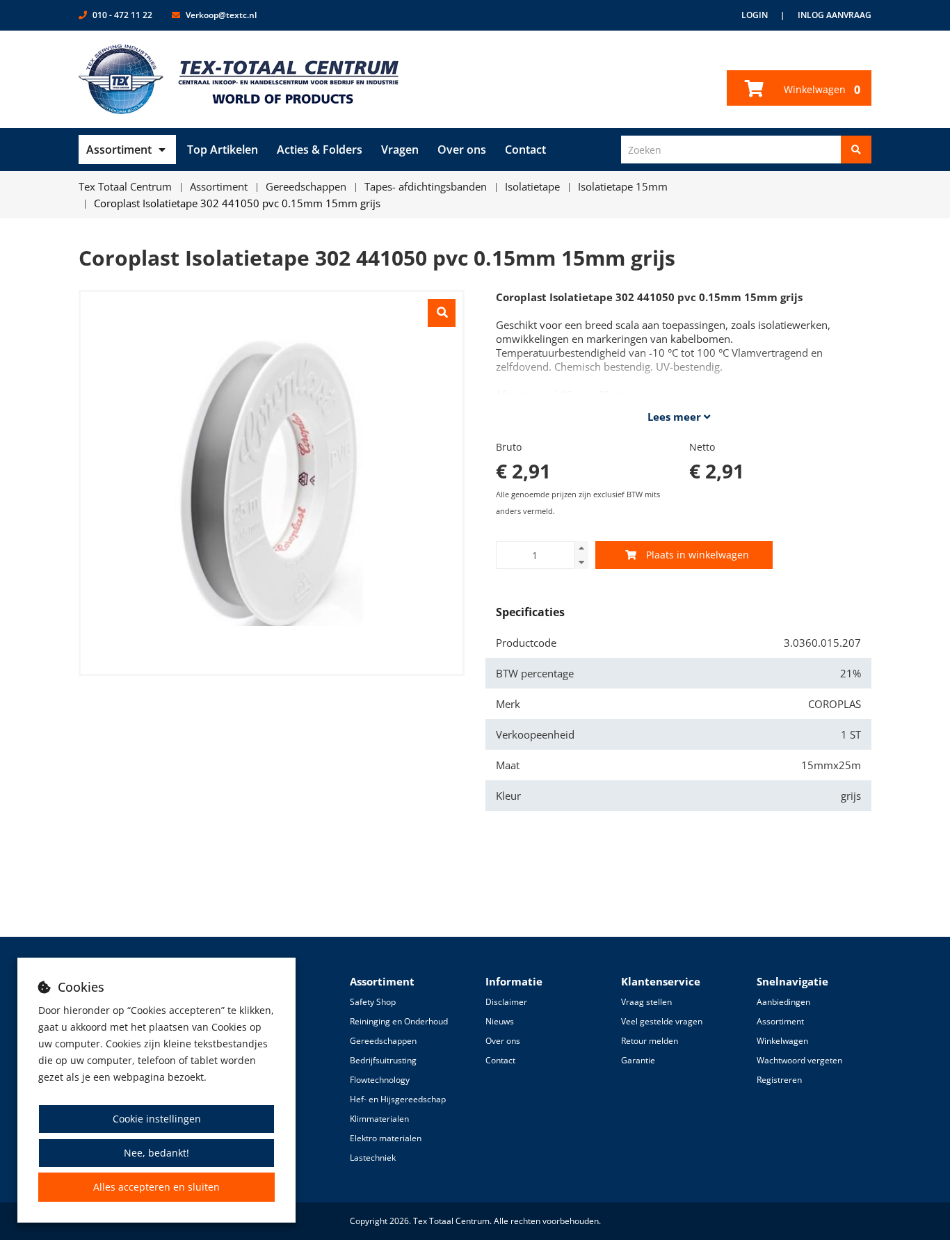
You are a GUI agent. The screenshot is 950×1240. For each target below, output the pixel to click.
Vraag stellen (646, 1002)
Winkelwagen (820, 89)
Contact (525, 149)
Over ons (461, 149)
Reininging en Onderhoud (399, 1021)
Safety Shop (373, 1002)
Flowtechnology (380, 1080)
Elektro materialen (385, 1138)
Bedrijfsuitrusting (383, 1060)
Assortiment (119, 149)
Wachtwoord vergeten (799, 1060)
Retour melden (649, 1041)
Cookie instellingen (157, 1118)
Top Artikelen (222, 149)
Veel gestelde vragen (661, 1021)
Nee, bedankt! (156, 1152)
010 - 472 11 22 (122, 15)
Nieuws (499, 1021)
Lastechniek (373, 1157)
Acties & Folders (319, 149)
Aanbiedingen (783, 1002)
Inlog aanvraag (834, 15)
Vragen (400, 149)
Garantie (638, 1060)
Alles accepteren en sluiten (156, 1186)
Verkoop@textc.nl (221, 15)
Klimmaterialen (379, 1119)
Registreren (779, 1080)
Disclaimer (506, 1002)
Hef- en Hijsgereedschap (398, 1099)
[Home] (239, 79)
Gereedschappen (383, 1041)
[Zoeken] (856, 149)
